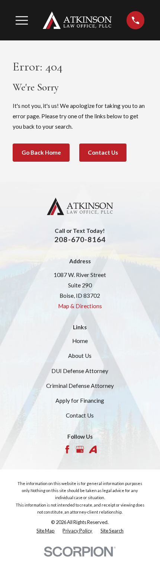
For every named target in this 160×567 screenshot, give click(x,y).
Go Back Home (41, 152)
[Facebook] (67, 449)
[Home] (77, 20)
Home (80, 340)
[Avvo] (93, 449)
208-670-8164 (80, 239)
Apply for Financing (79, 400)
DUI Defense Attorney (79, 370)
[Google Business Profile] (80, 449)
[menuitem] (45, 531)
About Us (80, 355)
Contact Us (103, 152)
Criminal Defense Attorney (80, 385)
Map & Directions (80, 306)
